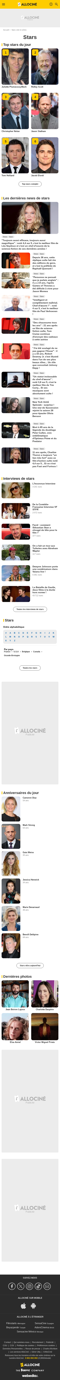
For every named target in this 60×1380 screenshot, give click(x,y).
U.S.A (16, 652)
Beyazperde (12, 1327)
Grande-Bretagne (12, 655)
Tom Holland (8, 175)
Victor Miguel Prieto (45, 1042)
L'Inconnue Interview (43, 483)
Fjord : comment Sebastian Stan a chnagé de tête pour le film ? (44, 529)
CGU (5, 1345)
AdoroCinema (42, 1327)
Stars (9, 620)
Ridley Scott (37, 87)
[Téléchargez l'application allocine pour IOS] (25, 1305)
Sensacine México (26, 1331)
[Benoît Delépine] (11, 945)
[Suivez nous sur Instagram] (30, 1286)
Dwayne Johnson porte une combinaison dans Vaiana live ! (45, 569)
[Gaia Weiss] (11, 863)
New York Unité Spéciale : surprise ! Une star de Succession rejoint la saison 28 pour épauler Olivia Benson (45, 409)
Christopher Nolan (11, 131)
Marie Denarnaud (31, 907)
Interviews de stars (18, 479)
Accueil (6, 30)
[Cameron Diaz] (11, 809)
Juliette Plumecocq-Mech (14, 87)
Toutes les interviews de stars (30, 609)
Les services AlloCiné (19, 1352)
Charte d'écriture (50, 1349)
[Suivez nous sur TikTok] (39, 1286)
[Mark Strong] (11, 836)
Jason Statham (38, 131)
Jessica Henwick (31, 880)
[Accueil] (27, 4)
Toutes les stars (30, 668)
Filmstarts (11, 1323)
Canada (36, 652)
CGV (12, 1345)
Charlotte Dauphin (45, 1009)
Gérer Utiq (36, 1352)
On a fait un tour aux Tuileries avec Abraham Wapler (45, 548)
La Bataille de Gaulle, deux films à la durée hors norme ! (44, 590)
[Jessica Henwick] (11, 891)
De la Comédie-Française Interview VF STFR (44, 507)
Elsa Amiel (15, 1042)
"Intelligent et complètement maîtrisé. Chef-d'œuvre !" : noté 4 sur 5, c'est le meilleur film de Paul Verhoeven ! (45, 307)
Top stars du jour (17, 45)
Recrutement (37, 1342)
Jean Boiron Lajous (15, 1009)
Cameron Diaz (30, 798)
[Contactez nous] (48, 1286)
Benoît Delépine (30, 934)
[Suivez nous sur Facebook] (12, 1286)
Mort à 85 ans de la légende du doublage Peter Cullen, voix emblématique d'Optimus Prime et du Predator (44, 434)
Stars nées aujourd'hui (30, 965)
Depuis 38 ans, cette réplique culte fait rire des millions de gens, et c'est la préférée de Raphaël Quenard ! (44, 263)
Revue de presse (32, 1349)
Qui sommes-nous (21, 1342)
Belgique (26, 652)
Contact (7, 1342)
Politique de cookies (25, 1345)
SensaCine (40, 1323)
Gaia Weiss (28, 852)
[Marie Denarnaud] (11, 918)
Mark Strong (29, 825)
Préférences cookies (46, 1345)
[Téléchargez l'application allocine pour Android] (35, 1305)
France (7, 652)
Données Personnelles (13, 1349)
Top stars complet (30, 184)
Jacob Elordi (37, 175)
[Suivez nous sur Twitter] (21, 1286)
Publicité (50, 1342)
